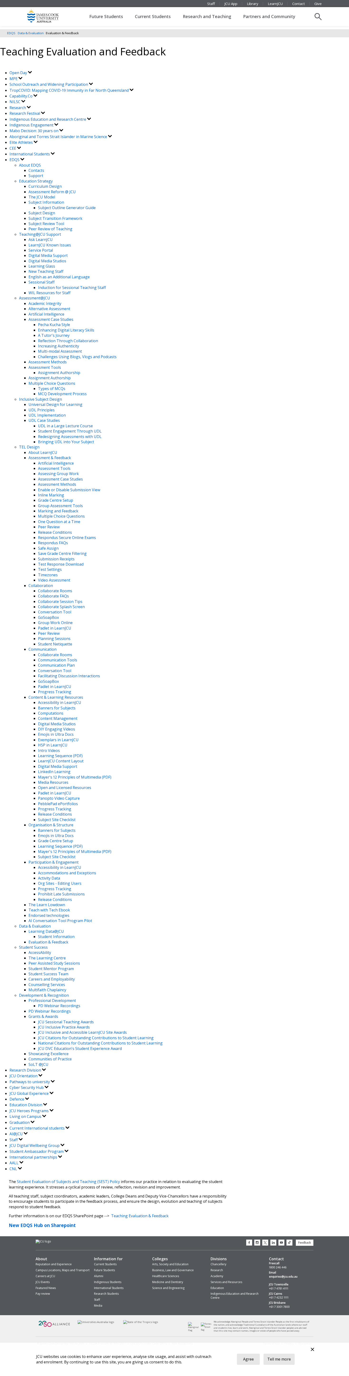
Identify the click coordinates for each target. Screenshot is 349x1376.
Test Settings (50, 569)
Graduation (20, 1122)
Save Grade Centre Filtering (62, 553)
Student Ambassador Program (37, 1151)
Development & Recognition (44, 995)
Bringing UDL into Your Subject (66, 441)
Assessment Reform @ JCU (52, 191)
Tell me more (279, 1359)
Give (318, 3)
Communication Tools (57, 660)
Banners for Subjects (56, 708)
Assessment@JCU (34, 298)
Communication (42, 649)
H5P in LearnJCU (52, 745)
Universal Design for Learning (55, 404)
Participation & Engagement (53, 862)
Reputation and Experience (54, 1264)
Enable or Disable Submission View (69, 489)
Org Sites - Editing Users (59, 883)
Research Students (106, 1294)
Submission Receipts (56, 559)
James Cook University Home (48, 15)
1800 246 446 (278, 1267)
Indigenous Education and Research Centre (48, 119)
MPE (14, 78)
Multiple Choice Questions (51, 383)
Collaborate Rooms (55, 590)
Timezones (48, 574)
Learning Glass (41, 266)
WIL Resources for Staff (49, 292)
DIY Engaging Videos (56, 729)
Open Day (18, 72)
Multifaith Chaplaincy (47, 989)
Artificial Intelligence (46, 314)
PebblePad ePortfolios (58, 803)
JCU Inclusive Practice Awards (64, 1027)
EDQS (11, 33)
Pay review (43, 1294)
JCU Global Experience (29, 1093)
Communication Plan (56, 665)
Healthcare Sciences (165, 1276)
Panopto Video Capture (59, 798)
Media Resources (53, 782)
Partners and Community (269, 16)
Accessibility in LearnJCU (59, 702)
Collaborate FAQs (53, 596)
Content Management (57, 718)
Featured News (46, 1288)
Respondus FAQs (53, 542)
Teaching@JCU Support (40, 234)
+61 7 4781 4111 (278, 1288)
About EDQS (30, 165)
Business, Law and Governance (173, 1270)
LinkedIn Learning (54, 771)
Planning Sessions (54, 638)
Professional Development (52, 1000)
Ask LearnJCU (40, 239)
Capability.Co (21, 96)
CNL (13, 1168)
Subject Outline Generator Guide (67, 207)
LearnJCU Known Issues (49, 245)
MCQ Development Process (62, 393)
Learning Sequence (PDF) (60, 755)
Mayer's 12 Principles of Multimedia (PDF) (74, 777)
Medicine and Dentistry (167, 1282)
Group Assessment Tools (60, 505)
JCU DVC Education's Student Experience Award (80, 1048)
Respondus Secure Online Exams (67, 537)
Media (98, 1306)
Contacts (36, 170)
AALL (14, 1162)
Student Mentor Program (51, 968)
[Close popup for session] (312, 1350)
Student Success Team (48, 974)
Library (252, 3)
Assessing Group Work (58, 473)
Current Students (153, 16)
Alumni (98, 1276)
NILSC (15, 101)
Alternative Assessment (49, 308)
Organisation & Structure (50, 825)
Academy (217, 1276)
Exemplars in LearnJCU (58, 739)
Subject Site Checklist (56, 819)
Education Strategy (36, 181)
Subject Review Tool (46, 223)
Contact (298, 3)
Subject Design (41, 213)
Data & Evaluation (31, 33)
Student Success (33, 947)
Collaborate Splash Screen (61, 606)
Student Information (56, 936)
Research (18, 107)
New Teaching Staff (45, 271)
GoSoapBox (48, 617)
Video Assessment (54, 580)
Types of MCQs (51, 388)
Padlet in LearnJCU (54, 628)
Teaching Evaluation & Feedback (140, 1215)
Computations (50, 713)
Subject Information (46, 202)
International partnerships (33, 1157)
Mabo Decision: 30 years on (34, 130)
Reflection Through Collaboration (68, 340)
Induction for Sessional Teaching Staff (72, 287)
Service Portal (40, 250)
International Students (30, 154)
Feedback (304, 1243)
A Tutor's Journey (54, 335)
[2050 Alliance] (54, 1326)
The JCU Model (41, 197)
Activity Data (49, 878)
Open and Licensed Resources (64, 787)
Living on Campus (25, 1116)
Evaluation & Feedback (48, 942)
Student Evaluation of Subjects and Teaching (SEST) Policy (68, 1181)
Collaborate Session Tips (60, 601)
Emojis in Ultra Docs (56, 734)
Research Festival (25, 113)
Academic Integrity (44, 303)
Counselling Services (46, 984)
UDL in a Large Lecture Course (65, 425)
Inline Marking (51, 495)
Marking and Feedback (58, 511)
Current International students (37, 1128)
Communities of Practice (50, 1059)
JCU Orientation (23, 1075)
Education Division (26, 1104)
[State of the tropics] (141, 1322)
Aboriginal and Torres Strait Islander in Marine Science (58, 136)
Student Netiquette (55, 644)
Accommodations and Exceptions (67, 873)
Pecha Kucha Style (54, 324)
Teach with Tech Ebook (49, 910)
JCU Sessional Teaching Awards (66, 1022)
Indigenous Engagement (31, 125)
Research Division (25, 1070)
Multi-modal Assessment (60, 351)
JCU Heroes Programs (29, 1110)
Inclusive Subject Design (40, 399)
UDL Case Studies (44, 420)
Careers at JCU (45, 1276)
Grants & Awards (43, 1016)
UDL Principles (41, 410)
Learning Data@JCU (46, 931)
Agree (248, 1359)
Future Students (106, 16)
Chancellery (218, 1264)
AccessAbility (39, 952)
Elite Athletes (21, 142)
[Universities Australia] (96, 1322)
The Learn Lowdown (46, 904)
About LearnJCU (42, 452)
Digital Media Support (48, 255)
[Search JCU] (318, 16)
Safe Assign (48, 548)
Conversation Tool (54, 612)
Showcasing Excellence (48, 1053)
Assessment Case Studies (50, 319)
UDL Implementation (47, 415)
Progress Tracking (54, 691)
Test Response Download (61, 564)
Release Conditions (55, 532)
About (41, 1258)
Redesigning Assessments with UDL (70, 436)
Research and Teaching (207, 16)
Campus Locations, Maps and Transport (63, 1270)
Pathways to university (30, 1081)
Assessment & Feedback (49, 457)
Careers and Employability (51, 979)
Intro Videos (49, 750)
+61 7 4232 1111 (278, 1297)
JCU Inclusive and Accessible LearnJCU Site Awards (82, 1032)
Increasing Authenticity (58, 346)
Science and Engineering (168, 1288)
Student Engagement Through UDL (70, 431)
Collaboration (40, 585)
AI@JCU (16, 1133)
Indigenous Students (107, 1282)
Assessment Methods (47, 362)
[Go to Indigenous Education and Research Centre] (195, 1330)
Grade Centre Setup (55, 500)
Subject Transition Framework (55, 218)
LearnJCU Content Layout (61, 761)
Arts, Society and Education (170, 1264)
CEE (13, 148)
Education (217, 1288)
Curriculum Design (45, 186)
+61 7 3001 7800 (279, 1307)
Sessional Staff (41, 282)
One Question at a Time (59, 521)
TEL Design (29, 447)
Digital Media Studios (47, 261)
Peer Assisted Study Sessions (54, 963)
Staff (211, 3)
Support (35, 175)
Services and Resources (226, 1282)
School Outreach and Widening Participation (49, 84)
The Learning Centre (47, 958)
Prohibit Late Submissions (61, 894)
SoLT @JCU (38, 1064)
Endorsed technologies (48, 915)
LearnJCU (275, 3)
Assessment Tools (44, 367)
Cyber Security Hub (27, 1087)
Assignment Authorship (59, 372)
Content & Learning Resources (55, 697)
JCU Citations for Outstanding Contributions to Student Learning (96, 1037)
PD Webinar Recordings (59, 1005)
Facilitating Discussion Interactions (69, 675)
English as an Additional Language (59, 276)
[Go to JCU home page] (43, 1241)
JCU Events (43, 1282)
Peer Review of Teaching (50, 228)
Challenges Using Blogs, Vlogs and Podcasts (77, 356)
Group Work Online (55, 622)
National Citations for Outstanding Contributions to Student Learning (100, 1043)
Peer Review (49, 526)
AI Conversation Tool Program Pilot (60, 920)
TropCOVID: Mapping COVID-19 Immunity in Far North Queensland (69, 90)
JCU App (230, 3)
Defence (17, 1099)
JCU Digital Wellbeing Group (35, 1145)
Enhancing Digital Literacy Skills (66, 330)
